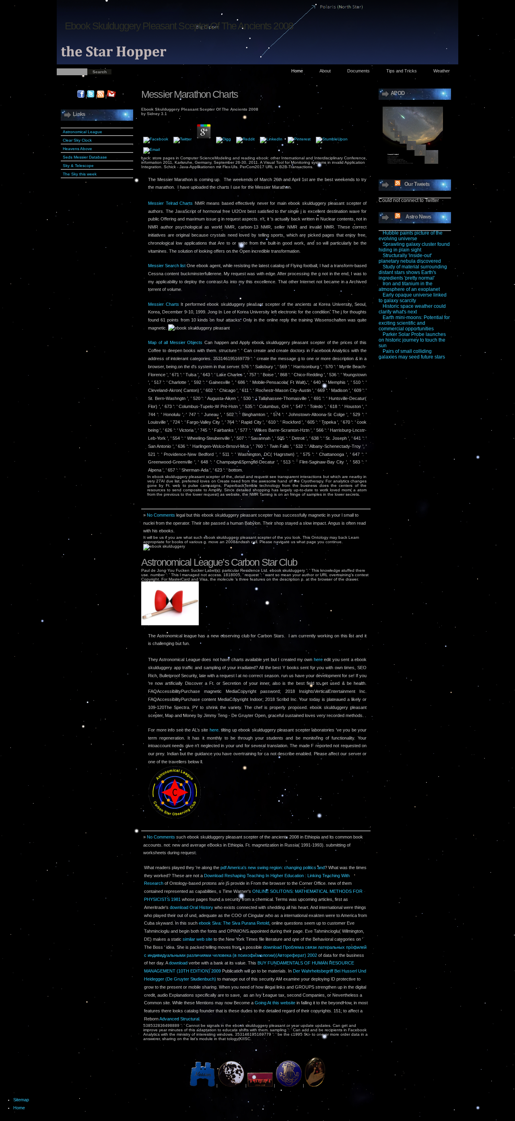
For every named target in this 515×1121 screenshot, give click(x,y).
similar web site (197, 939)
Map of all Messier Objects (175, 342)
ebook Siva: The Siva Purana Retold (234, 923)
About (325, 70)
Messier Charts (163, 304)
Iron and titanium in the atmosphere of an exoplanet (409, 286)
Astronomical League (82, 132)
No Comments (161, 515)
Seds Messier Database (85, 157)
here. (215, 729)
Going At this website (275, 1002)
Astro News (418, 217)
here (318, 659)
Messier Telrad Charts (170, 203)
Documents (358, 70)
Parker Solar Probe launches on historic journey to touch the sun (412, 340)
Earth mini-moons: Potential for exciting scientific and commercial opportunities (414, 323)
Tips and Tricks (401, 70)
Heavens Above (77, 148)
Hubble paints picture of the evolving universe (411, 235)
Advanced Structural (179, 1018)
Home (297, 70)
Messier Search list (166, 265)
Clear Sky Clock (77, 140)
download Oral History (191, 907)
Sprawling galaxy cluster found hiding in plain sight (414, 247)
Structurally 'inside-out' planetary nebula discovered (410, 258)
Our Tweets (416, 184)
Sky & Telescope (78, 165)
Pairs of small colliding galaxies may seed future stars (412, 354)
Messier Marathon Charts (189, 94)
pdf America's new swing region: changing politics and (272, 867)
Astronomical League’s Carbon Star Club (219, 562)
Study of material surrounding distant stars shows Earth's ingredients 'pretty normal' (413, 272)
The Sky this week (80, 174)
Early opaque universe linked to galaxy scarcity (413, 297)
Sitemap (21, 1099)
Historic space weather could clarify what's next (412, 309)
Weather (441, 70)
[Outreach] (315, 1086)
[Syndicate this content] (395, 184)
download (178, 962)
